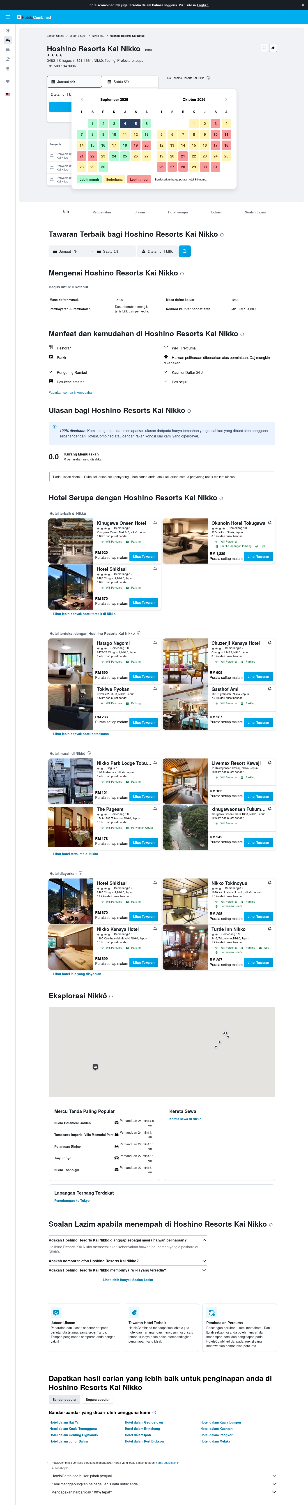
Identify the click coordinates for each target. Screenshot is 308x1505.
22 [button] (92, 156)
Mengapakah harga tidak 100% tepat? (81, 1492)
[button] (303, 5)
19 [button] (136, 145)
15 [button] (92, 145)
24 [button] (114, 156)
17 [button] (114, 145)
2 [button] (103, 123)
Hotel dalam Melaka (215, 1441)
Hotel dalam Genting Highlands (74, 1435)
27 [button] (147, 156)
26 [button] (136, 156)
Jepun (73, 35)
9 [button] (103, 134)
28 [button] (82, 166)
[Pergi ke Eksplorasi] (8, 68)
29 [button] (92, 166)
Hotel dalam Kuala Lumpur (220, 1422)
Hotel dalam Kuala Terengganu (73, 1428)
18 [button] (125, 145)
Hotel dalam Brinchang (142, 1428)
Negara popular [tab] (98, 1399)
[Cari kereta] (8, 49)
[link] (84, 613)
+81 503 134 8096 (61, 65)
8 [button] (93, 134)
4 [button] (125, 123)
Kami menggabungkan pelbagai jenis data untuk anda (94, 1484)
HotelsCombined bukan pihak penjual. (82, 1475)
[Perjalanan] (8, 81)
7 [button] (82, 134)
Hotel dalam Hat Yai (64, 1422)
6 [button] (147, 123)
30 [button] (103, 166)
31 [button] (216, 166)
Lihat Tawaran (144, 556)
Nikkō (95, 35)
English (203, 5)
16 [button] (103, 145)
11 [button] (125, 134)
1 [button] (93, 123)
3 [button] (114, 123)
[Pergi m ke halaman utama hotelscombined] (33, 17)
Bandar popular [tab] (64, 1399)
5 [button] (136, 123)
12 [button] (136, 134)
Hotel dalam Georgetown (144, 1422)
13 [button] (147, 134)
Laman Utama (55, 35)
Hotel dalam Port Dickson (144, 1441)
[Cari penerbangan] (8, 30)
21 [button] (82, 156)
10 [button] (114, 134)
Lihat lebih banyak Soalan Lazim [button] (128, 1279)
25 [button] (125, 156)
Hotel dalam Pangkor (216, 1435)
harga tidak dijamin (167, 1462)
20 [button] (147, 145)
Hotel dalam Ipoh (138, 1435)
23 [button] (103, 156)
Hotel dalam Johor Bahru (69, 1441)
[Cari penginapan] (8, 40)
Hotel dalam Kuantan (216, 1428)
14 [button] (82, 145)
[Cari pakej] (8, 59)
